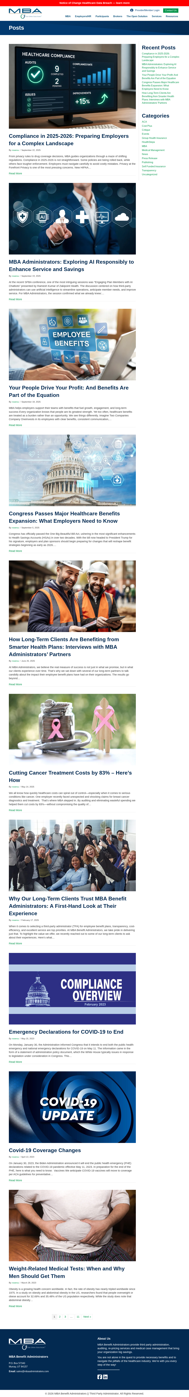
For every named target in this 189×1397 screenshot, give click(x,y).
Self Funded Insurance (154, 166)
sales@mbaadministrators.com (32, 1371)
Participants (102, 16)
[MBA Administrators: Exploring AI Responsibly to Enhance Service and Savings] (72, 218)
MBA (68, 16)
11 (78, 1316)
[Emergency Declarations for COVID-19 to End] (72, 988)
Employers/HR (83, 16)
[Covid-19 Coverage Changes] (72, 1107)
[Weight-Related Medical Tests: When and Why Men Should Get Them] (72, 1225)
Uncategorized (149, 174)
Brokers (117, 16)
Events (145, 134)
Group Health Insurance (154, 138)
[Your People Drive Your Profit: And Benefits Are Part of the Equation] (72, 344)
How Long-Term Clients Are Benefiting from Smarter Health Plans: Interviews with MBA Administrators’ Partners (64, 646)
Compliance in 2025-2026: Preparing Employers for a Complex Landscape (160, 57)
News (145, 154)
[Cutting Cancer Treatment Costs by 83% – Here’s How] (72, 729)
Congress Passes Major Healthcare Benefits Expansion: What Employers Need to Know (160, 85)
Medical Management (153, 150)
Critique (146, 130)
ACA (144, 122)
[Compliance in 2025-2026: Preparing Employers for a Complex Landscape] (72, 86)
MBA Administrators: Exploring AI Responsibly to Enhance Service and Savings (159, 67)
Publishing (147, 162)
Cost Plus (147, 126)
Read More (15, 173)
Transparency (149, 170)
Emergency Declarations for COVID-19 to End (66, 1032)
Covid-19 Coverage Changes (45, 1150)
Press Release (149, 158)
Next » (87, 1316)
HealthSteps (148, 142)
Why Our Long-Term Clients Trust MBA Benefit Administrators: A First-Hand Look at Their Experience (67, 906)
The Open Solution (137, 16)
